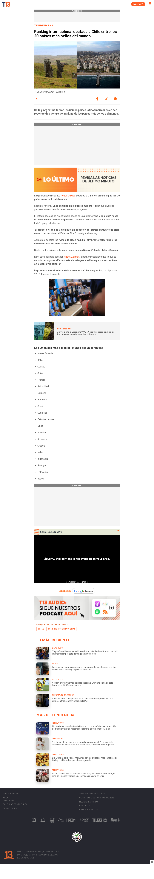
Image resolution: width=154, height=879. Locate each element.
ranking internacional (61, 629)
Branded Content (88, 810)
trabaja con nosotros (92, 794)
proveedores (10, 808)
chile (41, 629)
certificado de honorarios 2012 (96, 798)
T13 (36, 98)
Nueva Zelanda (71, 256)
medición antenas (89, 802)
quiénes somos (11, 794)
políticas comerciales (15, 804)
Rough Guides (68, 195)
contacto (84, 806)
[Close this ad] (152, 862)
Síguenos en (65, 591)
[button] (97, 98)
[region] (77, 872)
